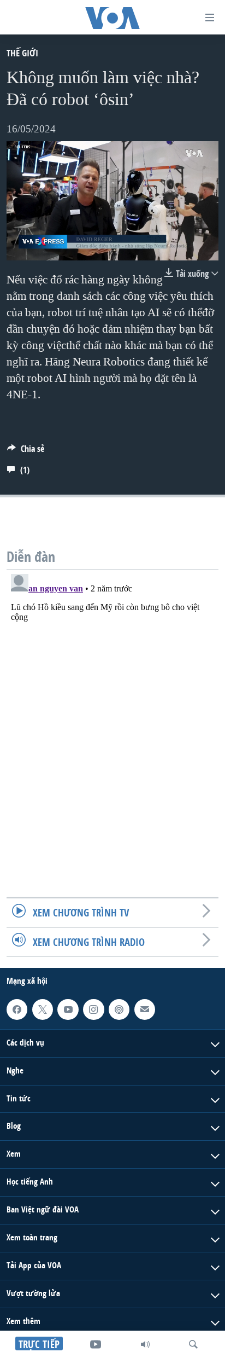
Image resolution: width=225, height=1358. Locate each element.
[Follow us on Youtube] (67, 1009)
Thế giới (22, 53)
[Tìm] (193, 1344)
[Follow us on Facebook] (17, 1009)
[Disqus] (112, 706)
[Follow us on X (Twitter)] (42, 1009)
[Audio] (145, 1344)
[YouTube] (95, 1344)
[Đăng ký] (144, 1009)
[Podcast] (119, 1009)
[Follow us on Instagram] (93, 1009)
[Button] (25, 451)
